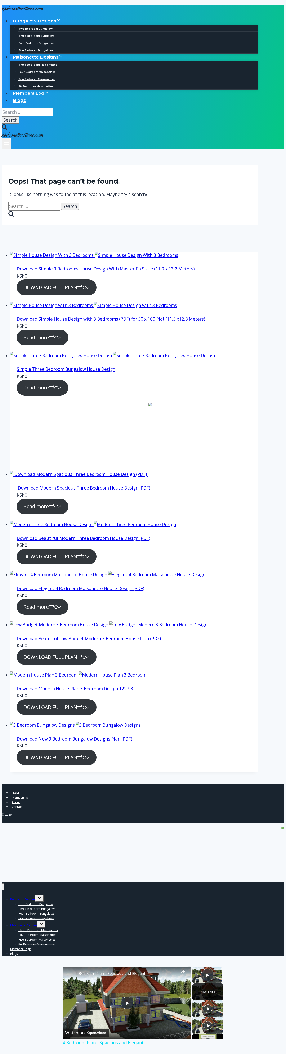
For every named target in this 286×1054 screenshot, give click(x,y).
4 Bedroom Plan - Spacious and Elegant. (111, 973)
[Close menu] (3, 886)
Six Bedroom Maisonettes (35, 86)
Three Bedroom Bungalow (36, 35)
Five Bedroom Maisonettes (36, 79)
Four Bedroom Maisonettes (36, 71)
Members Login (31, 93)
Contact (17, 807)
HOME (16, 793)
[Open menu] (6, 143)
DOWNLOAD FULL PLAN (50, 287)
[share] (183, 972)
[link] (69, 973)
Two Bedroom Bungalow (35, 28)
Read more (36, 337)
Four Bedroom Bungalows (36, 43)
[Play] (208, 1008)
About (16, 802)
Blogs (19, 100)
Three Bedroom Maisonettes (37, 64)
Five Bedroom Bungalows (35, 50)
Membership (20, 797)
